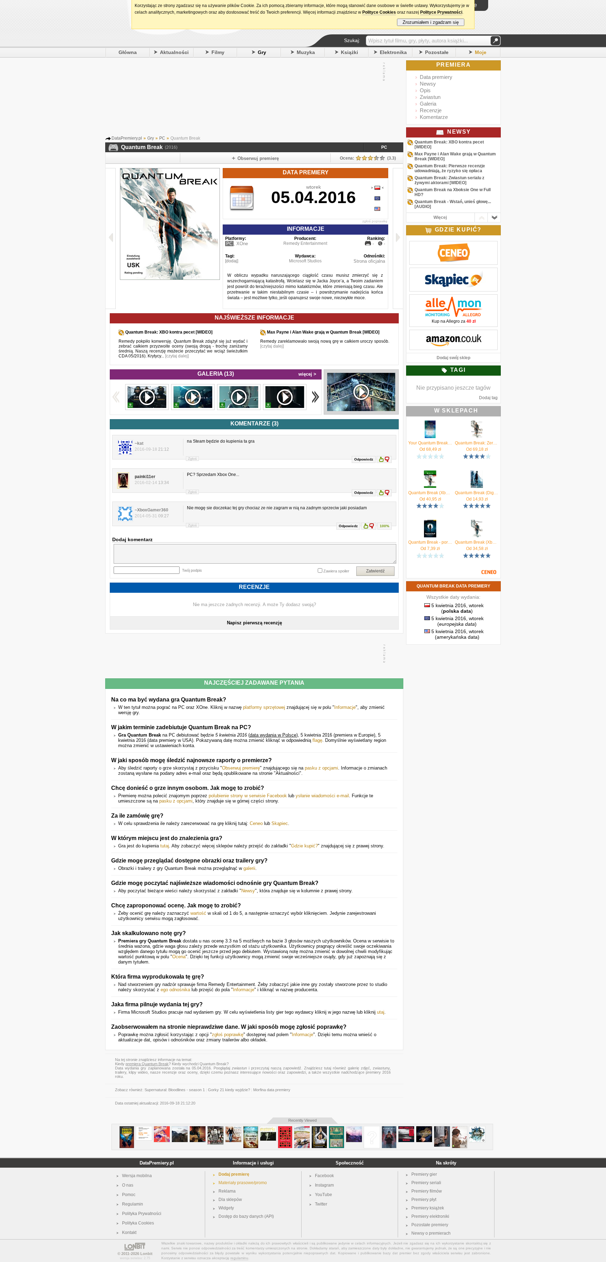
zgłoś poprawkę (375, 221)
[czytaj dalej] (177, 356)
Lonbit (146, 1253)
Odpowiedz (363, 459)
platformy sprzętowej (264, 707)
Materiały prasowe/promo (242, 1182)
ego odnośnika (175, 989)
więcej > (307, 374)
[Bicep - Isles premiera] (162, 1129)
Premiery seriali (426, 1182)
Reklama (227, 1191)
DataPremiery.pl (157, 1163)
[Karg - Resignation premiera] (354, 1129)
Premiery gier (424, 1174)
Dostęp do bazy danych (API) (246, 1216)
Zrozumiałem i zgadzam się (431, 22)
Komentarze (434, 117)
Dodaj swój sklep (453, 357)
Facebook (324, 1175)
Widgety (226, 1208)
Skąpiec (279, 823)
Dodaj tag (488, 397)
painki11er (145, 476)
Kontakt (129, 1232)
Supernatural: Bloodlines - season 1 (174, 1090)
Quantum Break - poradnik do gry (430, 542)
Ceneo (256, 823)
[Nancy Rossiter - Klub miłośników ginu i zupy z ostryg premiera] (302, 1129)
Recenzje (431, 110)
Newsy (248, 890)
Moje (480, 52)
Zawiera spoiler (336, 571)
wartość (198, 913)
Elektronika (393, 52)
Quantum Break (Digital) (477, 492)
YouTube (323, 1194)
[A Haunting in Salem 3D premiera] (372, 1129)
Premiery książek (427, 1208)
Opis (425, 90)
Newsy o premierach (431, 1233)
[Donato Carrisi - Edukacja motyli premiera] (126, 1129)
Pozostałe (437, 52)
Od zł (430, 449)
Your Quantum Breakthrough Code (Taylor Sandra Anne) (430, 443)
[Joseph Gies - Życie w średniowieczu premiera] (336, 1129)
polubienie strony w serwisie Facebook (248, 795)
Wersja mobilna (137, 1175)
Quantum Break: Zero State (477, 443)
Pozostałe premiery (429, 1224)
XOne (242, 243)
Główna (128, 52)
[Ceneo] (453, 244)
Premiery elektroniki (430, 1216)
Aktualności (174, 52)
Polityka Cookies (138, 1223)
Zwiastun (430, 97)
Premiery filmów (426, 1191)
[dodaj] (231, 261)
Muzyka (306, 52)
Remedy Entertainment (305, 243)
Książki (349, 52)
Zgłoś (192, 459)
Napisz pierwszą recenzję (254, 622)
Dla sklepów (230, 1199)
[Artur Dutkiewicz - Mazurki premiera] (268, 1129)
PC (384, 147)
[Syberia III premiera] (459, 1129)
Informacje (345, 707)
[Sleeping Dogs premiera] (215, 1129)
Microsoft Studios (305, 261)
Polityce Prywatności (441, 12)
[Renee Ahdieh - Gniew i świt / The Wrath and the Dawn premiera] (285, 1129)
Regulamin (132, 1204)
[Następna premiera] (398, 238)
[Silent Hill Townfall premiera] (389, 1129)
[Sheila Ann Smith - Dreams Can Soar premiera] (233, 1129)
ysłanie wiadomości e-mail (322, 795)
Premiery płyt (423, 1199)
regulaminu (239, 1258)
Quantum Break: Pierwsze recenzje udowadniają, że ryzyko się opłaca (450, 168)
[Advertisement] (247, 98)
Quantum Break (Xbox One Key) (430, 492)
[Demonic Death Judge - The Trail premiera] (179, 1129)
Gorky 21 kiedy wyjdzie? (229, 1090)
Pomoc (128, 1194)
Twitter (321, 1204)
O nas (127, 1185)
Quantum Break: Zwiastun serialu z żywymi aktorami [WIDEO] (449, 180)
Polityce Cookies (379, 12)
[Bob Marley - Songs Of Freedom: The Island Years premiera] (197, 1129)
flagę (317, 740)
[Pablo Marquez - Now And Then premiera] (144, 1129)
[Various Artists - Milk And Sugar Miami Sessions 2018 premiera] (477, 1129)
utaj (380, 1012)
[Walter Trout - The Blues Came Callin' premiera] (424, 1129)
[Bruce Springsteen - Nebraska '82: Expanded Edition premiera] (406, 1129)
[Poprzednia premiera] (111, 238)
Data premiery (436, 77)
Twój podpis (192, 570)
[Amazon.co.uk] (453, 333)
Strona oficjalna (369, 261)
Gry (262, 52)
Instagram (324, 1185)
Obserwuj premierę (241, 768)
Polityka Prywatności (141, 1213)
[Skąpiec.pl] (453, 271)
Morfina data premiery (271, 1090)
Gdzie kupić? (304, 845)
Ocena (179, 956)
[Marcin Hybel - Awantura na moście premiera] (250, 1129)
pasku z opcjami (321, 768)
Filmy (217, 52)
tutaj (164, 845)
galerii (249, 868)
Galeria (428, 104)
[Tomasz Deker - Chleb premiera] (442, 1129)
